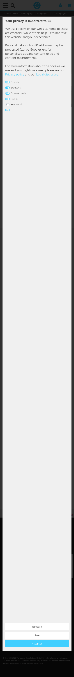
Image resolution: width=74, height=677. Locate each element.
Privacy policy (14, 74)
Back (7, 110)
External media (18, 93)
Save (37, 635)
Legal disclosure (47, 74)
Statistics (16, 88)
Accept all (37, 644)
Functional (16, 105)
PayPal (14, 99)
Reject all (37, 627)
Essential (15, 82)
